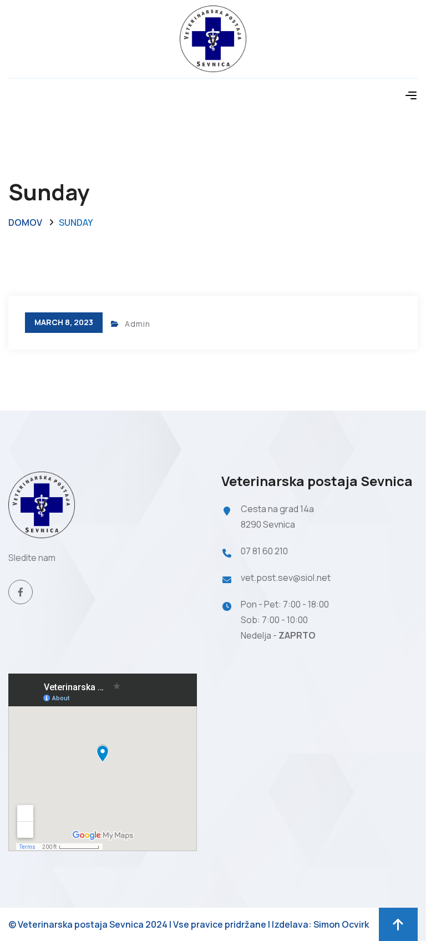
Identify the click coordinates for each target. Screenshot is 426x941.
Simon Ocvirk (341, 924)
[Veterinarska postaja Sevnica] (213, 38)
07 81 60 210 (264, 551)
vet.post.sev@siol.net (286, 577)
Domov (25, 222)
